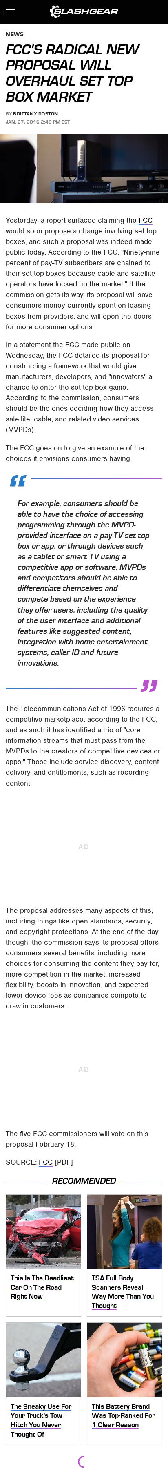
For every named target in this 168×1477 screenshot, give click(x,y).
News (15, 35)
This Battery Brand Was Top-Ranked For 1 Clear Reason (123, 1415)
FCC (146, 220)
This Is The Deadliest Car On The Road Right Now (42, 1287)
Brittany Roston (35, 114)
